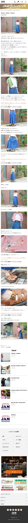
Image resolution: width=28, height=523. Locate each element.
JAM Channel (5, 446)
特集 (3, 436)
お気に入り (18, 2)
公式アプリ (18, 443)
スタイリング (18, 436)
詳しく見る (14, 471)
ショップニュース (5, 443)
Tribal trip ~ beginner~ (16, 353)
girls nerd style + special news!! (18, 402)
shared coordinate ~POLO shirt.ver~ (19, 390)
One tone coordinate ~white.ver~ (18, 365)
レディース (4, 345)
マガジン (4, 439)
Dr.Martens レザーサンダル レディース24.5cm (11, 313)
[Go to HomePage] (1, 10)
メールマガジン (5, 450)
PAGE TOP (13, 517)
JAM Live (18, 446)
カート (22, 2)
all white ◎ (13, 414)
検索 (15, 2)
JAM (7, 347)
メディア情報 (18, 439)
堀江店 (9, 347)
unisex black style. (15, 378)
